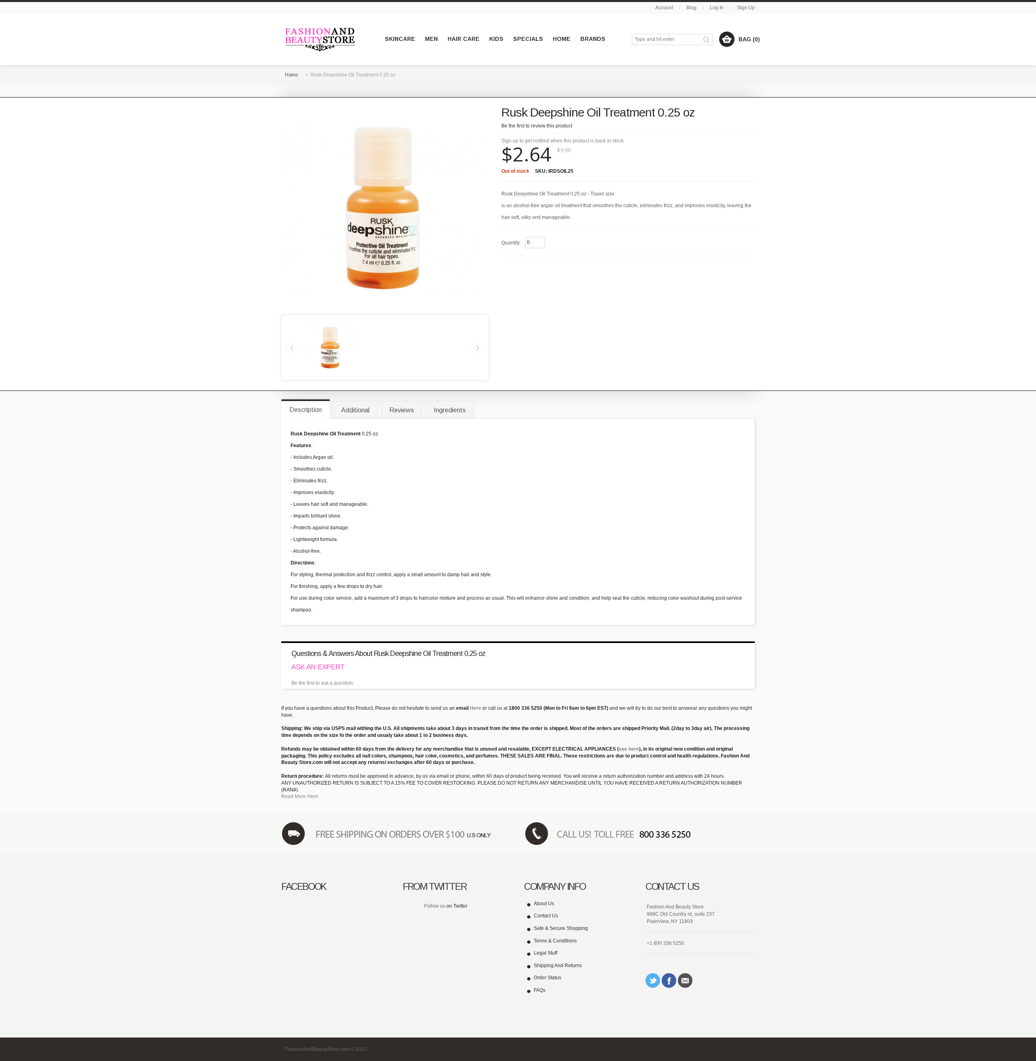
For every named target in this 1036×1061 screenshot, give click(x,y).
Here (475, 708)
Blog (691, 8)
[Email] (685, 980)
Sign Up (746, 8)
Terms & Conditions (555, 941)
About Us (544, 903)
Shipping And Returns (558, 965)
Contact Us (546, 916)
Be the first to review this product (536, 126)
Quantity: (511, 243)
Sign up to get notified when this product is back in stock (562, 141)
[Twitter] (652, 980)
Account (664, 8)
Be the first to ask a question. (322, 683)
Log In (717, 8)
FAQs (540, 990)
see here (629, 749)
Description (305, 409)
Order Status (547, 977)
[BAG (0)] (727, 39)
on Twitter (456, 906)
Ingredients (450, 410)
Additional (355, 410)
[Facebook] (669, 980)
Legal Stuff (545, 953)
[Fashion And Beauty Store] (320, 39)
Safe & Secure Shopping (561, 928)
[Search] (707, 39)
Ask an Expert (317, 667)
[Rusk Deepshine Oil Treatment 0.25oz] (330, 347)
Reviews (401, 410)
